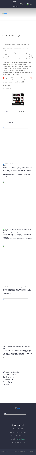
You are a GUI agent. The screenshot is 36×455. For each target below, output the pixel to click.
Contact (15, 6)
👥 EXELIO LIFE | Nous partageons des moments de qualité (17, 164)
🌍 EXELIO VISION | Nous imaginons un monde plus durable (17, 230)
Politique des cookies (29, 451)
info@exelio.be (20, 439)
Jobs (14, 1)
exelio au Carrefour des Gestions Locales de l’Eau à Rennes (17, 347)
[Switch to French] (22, 4)
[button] (19, 111)
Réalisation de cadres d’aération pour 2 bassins (16, 287)
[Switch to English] (30, 4)
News (14, 4)
